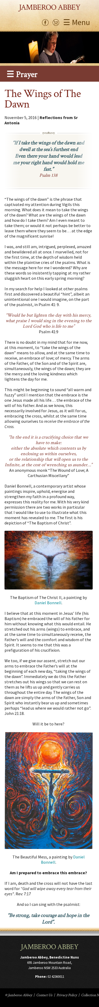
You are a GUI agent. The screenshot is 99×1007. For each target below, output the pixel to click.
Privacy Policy (66, 995)
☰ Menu (76, 22)
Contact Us (44, 995)
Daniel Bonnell (48, 602)
